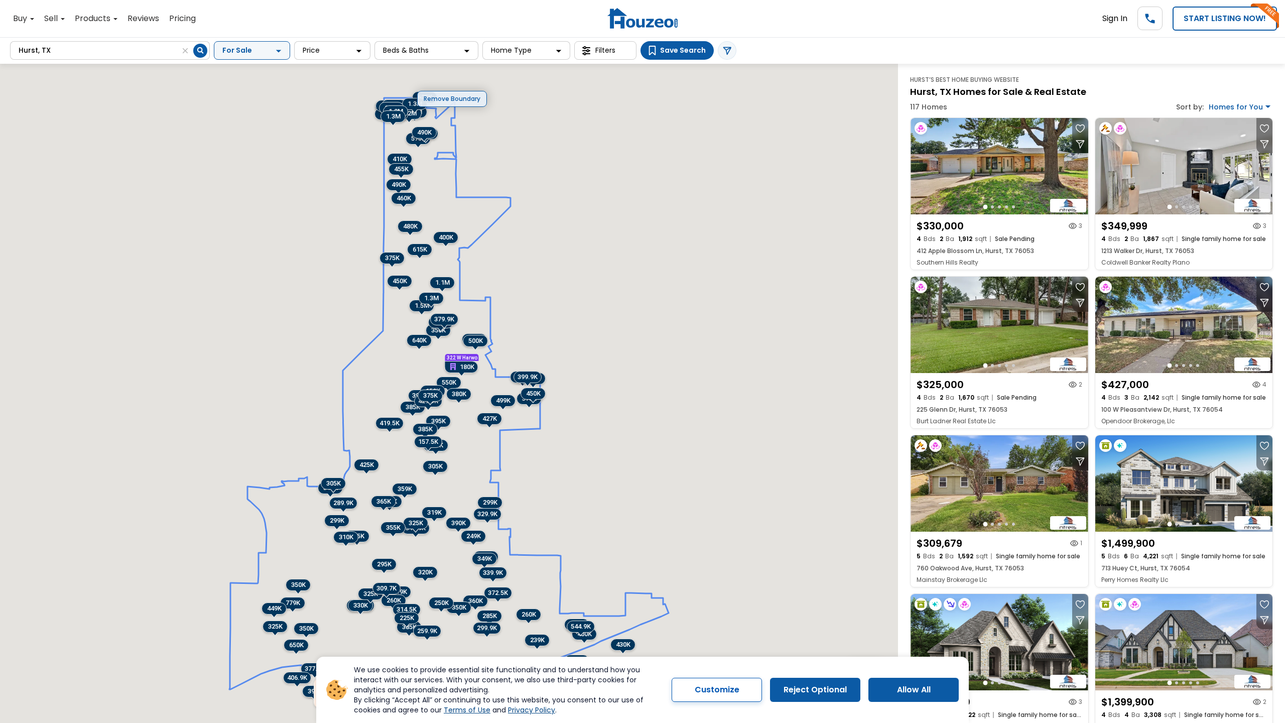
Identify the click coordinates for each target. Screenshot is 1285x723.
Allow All (914, 689)
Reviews (143, 18)
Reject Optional (815, 689)
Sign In (1114, 18)
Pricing (182, 18)
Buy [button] (21, 18)
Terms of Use (467, 710)
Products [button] (93, 18)
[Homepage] (642, 18)
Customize (717, 689)
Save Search (683, 50)
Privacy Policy (531, 710)
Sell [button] (52, 18)
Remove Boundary (452, 98)
